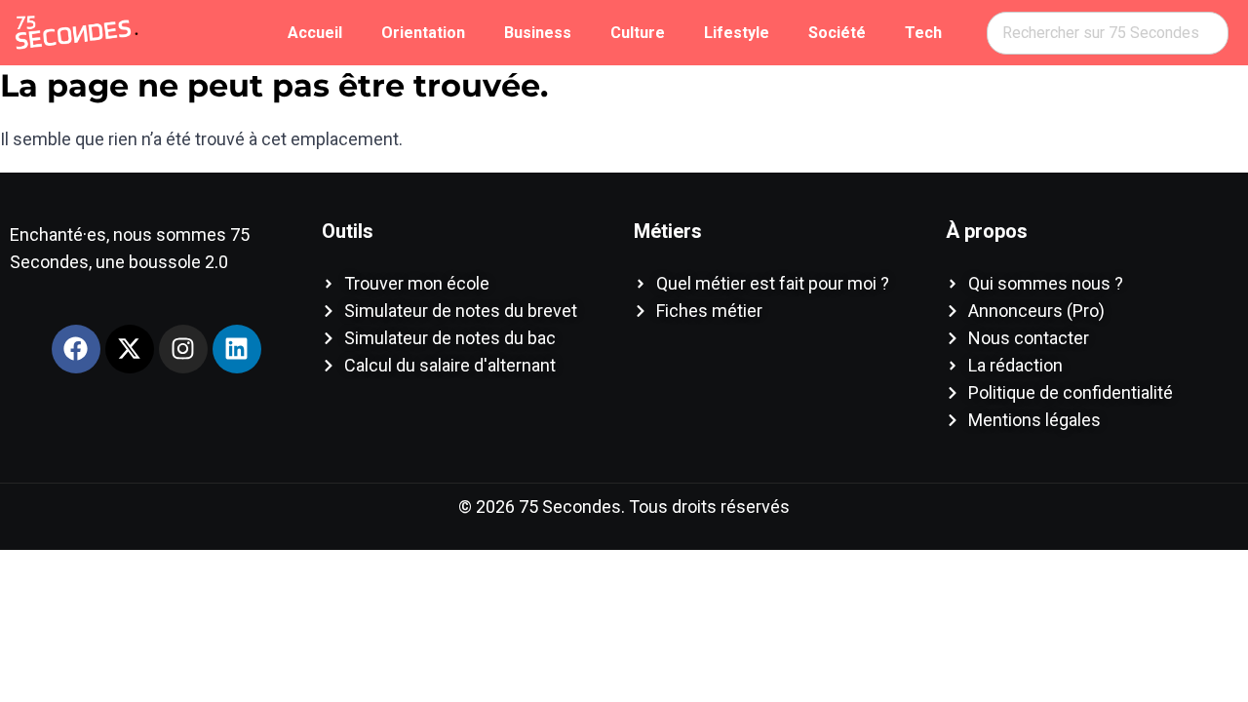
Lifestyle (736, 32)
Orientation (423, 32)
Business (537, 32)
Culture (637, 32)
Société (837, 32)
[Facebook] (76, 349)
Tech (923, 32)
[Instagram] (183, 349)
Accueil (315, 32)
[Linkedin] (237, 349)
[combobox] (1107, 33)
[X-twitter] (129, 349)
